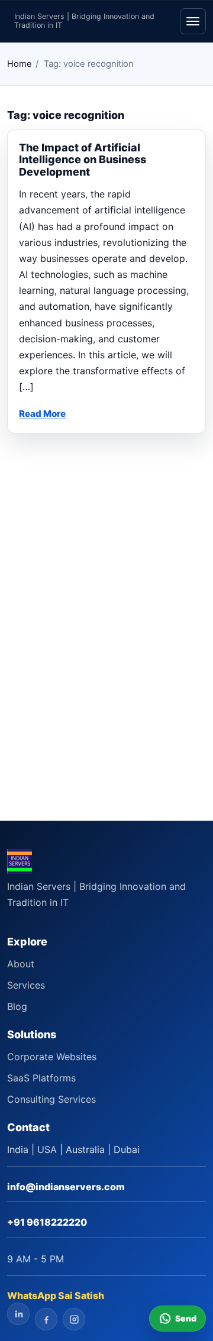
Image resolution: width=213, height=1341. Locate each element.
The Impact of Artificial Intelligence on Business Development (82, 159)
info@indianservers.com (66, 1187)
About (20, 964)
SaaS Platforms (41, 1078)
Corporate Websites (51, 1057)
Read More (42, 413)
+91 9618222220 (47, 1222)
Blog (17, 1006)
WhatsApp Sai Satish (55, 1295)
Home (19, 64)
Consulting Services (51, 1099)
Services (26, 985)
